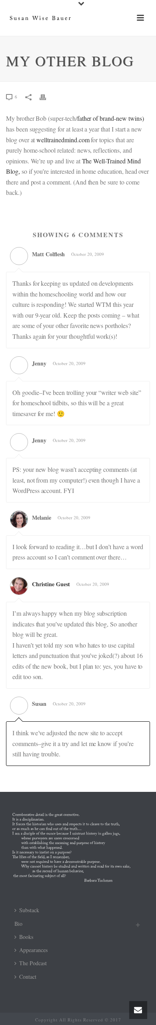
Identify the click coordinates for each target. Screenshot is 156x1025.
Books (26, 937)
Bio (18, 923)
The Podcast (33, 963)
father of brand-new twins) (110, 118)
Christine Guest (51, 584)
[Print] (47, 96)
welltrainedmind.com (62, 139)
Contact (27, 976)
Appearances (33, 950)
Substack (29, 910)
